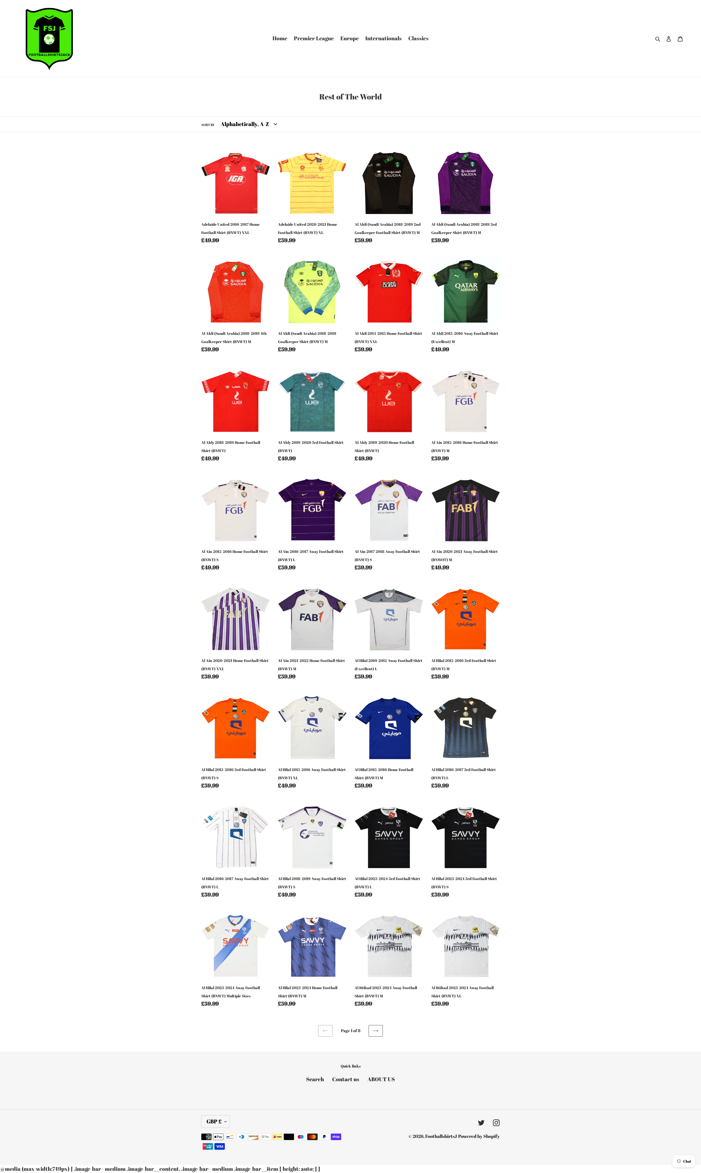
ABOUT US (381, 1079)
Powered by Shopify (479, 1136)
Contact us (345, 1079)
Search (315, 1079)
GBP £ (214, 1121)
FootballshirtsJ (441, 1136)
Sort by (208, 124)
